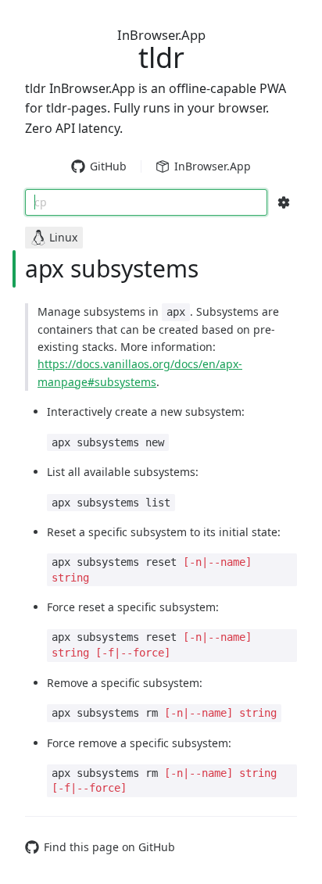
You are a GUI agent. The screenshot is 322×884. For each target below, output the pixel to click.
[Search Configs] (283, 202)
